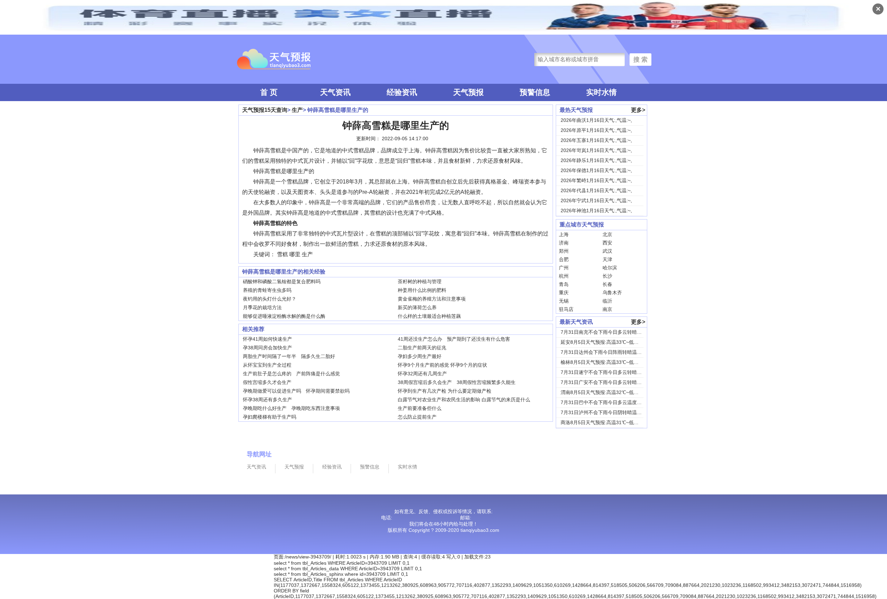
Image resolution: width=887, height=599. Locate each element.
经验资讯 (402, 92)
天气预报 (468, 92)
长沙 (607, 276)
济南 (564, 242)
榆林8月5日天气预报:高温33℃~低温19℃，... (609, 362)
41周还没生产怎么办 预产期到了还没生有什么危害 (454, 339)
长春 (607, 284)
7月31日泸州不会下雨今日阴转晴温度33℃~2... (611, 412)
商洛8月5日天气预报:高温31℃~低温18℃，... (609, 422)
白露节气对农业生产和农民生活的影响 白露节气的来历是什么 (464, 399)
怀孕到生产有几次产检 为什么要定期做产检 (444, 391)
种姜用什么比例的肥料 (422, 290)
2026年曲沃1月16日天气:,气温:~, (596, 120)
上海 (564, 234)
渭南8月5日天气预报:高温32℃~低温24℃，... (609, 392)
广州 (564, 267)
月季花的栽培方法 (262, 307)
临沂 (607, 301)
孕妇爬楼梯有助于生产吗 (269, 417)
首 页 (269, 92)
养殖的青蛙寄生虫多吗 (267, 290)
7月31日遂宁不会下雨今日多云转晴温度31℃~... (612, 372)
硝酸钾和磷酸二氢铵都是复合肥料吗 (281, 281)
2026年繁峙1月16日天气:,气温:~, (596, 180)
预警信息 (535, 92)
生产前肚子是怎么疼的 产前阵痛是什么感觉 (291, 373)
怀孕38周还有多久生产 (267, 399)
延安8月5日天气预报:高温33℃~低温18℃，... (609, 342)
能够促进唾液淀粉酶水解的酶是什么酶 (284, 316)
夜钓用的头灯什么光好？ (269, 299)
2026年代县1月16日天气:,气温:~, (596, 190)
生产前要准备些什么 (419, 408)
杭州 (564, 276)
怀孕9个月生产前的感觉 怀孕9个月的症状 (442, 365)
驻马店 (566, 309)
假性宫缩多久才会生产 (267, 382)
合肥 (564, 259)
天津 (607, 259)
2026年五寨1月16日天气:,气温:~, (596, 140)
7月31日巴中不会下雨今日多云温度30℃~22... (610, 402)
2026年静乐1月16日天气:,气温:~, (596, 160)
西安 (607, 242)
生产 (297, 110)
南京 (607, 309)
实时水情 (601, 92)
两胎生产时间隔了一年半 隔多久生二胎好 (289, 356)
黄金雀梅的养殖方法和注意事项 (432, 299)
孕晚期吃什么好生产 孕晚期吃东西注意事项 (291, 408)
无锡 (564, 301)
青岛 (564, 284)
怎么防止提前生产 (417, 417)
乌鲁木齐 (612, 292)
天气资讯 (335, 92)
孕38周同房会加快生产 (267, 347)
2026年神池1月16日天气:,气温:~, (596, 210)
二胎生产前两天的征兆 (422, 347)
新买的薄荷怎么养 (417, 307)
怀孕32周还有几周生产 (422, 373)
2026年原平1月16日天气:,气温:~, (596, 130)
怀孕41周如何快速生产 (267, 339)
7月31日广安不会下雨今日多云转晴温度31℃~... (612, 382)
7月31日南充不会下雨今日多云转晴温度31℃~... (612, 332)
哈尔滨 (610, 267)
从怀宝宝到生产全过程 (267, 365)
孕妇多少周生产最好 (419, 356)
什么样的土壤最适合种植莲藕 (429, 316)
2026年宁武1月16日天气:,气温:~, (596, 200)
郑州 (564, 251)
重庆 (564, 292)
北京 (607, 234)
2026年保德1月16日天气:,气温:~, (596, 170)
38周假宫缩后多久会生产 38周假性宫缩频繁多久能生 (457, 382)
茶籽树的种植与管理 (419, 281)
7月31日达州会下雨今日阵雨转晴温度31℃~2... (611, 352)
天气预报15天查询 (264, 110)
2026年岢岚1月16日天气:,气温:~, (596, 150)
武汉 (607, 251)
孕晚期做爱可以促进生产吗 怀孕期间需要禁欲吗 (296, 391)
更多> (638, 110)
